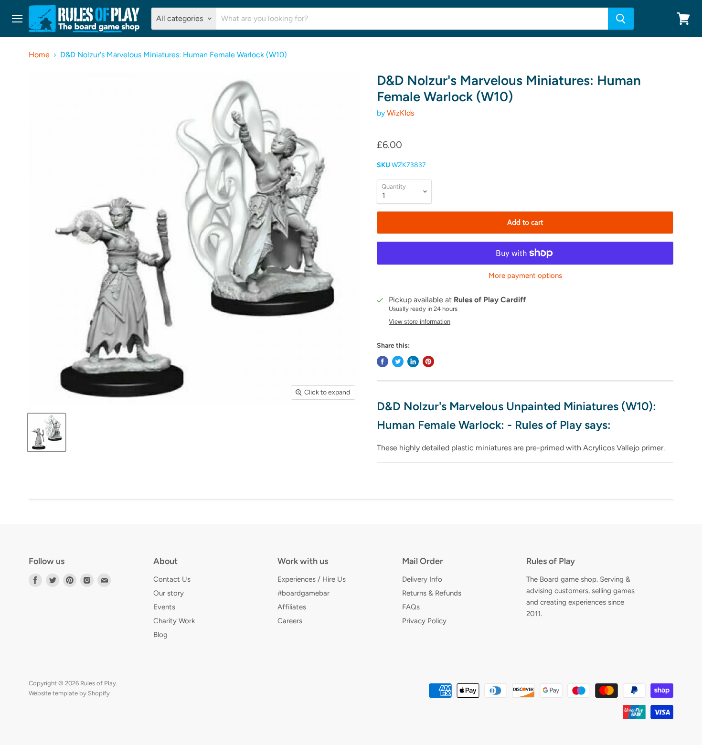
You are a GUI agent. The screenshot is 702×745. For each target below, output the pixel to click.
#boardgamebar (303, 593)
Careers (289, 621)
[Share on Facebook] (382, 361)
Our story (168, 593)
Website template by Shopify (69, 693)
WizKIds (400, 112)
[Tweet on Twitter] (398, 361)
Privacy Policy (424, 621)
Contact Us (172, 579)
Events (164, 607)
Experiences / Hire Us (311, 579)
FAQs (411, 607)
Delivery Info (422, 579)
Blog (160, 634)
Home (39, 55)
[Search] (621, 19)
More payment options (525, 276)
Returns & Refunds (431, 593)
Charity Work (174, 621)
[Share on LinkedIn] (413, 361)
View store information (419, 322)
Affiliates (291, 607)
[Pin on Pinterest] (428, 361)
